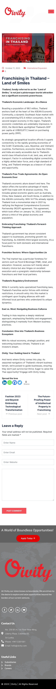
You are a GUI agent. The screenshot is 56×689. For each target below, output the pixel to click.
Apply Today (27, 538)
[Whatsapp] (9, 382)
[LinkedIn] (17, 609)
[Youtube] (24, 609)
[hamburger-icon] (51, 11)
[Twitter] (19, 382)
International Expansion (37, 68)
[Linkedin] (4, 382)
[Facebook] (14, 382)
